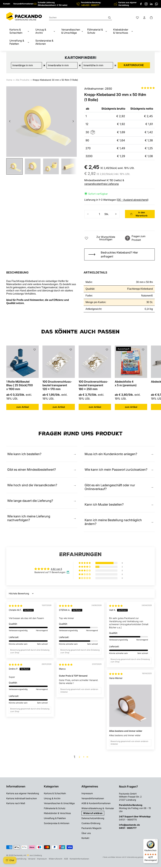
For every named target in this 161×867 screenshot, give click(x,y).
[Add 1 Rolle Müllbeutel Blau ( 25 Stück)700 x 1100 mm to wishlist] (34, 349)
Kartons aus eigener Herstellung (22, 793)
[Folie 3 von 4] (51, 166)
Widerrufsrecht (55, 859)
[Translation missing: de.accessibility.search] (80, 17)
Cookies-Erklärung (90, 823)
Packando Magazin (91, 828)
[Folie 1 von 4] (14, 166)
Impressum (87, 793)
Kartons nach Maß (15, 803)
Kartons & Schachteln (55, 793)
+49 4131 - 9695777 (90, 5)
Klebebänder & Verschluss (57, 813)
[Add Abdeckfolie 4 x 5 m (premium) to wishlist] (143, 349)
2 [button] (79, 756)
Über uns (86, 833)
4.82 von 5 (56, 569)
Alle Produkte (22, 79)
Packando (18, 855)
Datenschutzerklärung (92, 818)
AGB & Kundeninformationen (96, 803)
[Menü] (156, 841)
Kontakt (6, 4)
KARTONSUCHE (134, 65)
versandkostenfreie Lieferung (101, 183)
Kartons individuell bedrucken (21, 798)
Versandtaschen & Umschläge (59, 803)
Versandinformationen (23, 4)
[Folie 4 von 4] (69, 166)
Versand (31, 859)
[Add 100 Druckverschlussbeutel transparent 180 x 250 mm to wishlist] (106, 349)
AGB (66, 859)
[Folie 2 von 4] (33, 166)
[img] (15, 605)
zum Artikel (22, 406)
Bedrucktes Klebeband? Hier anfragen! (119, 254)
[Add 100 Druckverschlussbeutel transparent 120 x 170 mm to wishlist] (70, 349)
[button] (148, 87)
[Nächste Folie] (74, 121)
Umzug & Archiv (52, 798)
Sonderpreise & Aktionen (56, 823)
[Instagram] (146, 4)
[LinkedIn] (151, 4)
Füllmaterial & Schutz (54, 808)
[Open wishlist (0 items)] (137, 17)
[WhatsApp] (156, 4)
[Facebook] (140, 4)
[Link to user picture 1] (130, 705)
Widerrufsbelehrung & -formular (97, 808)
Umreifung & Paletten (55, 818)
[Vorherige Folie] (8, 121)
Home (9, 79)
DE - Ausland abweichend (132, 199)
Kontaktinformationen (79, 859)
